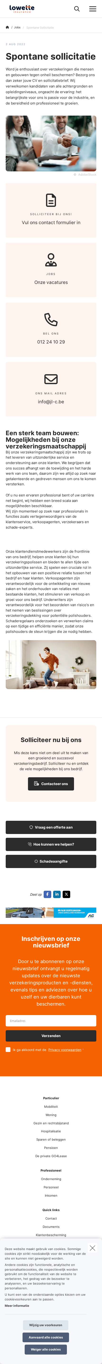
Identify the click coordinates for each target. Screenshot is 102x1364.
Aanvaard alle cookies (46, 1337)
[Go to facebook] (48, 894)
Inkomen (51, 1195)
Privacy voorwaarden (64, 1050)
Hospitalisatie (51, 1131)
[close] (92, 1248)
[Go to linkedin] (58, 894)
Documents (51, 1227)
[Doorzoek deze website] (77, 9)
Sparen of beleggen (51, 1139)
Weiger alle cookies (46, 1349)
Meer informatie (17, 1306)
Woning (51, 1115)
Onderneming (51, 1179)
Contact (51, 1218)
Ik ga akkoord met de (47, 1050)
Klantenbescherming (51, 1235)
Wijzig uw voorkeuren (45, 1325)
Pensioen (51, 1148)
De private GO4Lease (51, 1156)
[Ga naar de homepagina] (25, 9)
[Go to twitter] (67, 894)
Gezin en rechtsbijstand (51, 1123)
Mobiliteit (51, 1106)
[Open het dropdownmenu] (91, 9)
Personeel (51, 1187)
